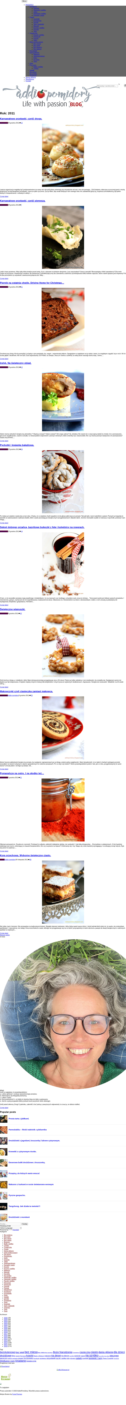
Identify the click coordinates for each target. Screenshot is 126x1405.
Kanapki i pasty (38, 15)
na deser (56, 1355)
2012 (5, 1342)
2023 (5, 1323)
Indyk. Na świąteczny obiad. (15, 363)
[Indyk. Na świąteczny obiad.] (63, 430)
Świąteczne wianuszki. (12, 609)
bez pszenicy (49, 1352)
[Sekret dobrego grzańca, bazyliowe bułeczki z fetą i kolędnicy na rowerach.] (63, 595)
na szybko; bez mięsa (104, 1356)
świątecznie (31, 1361)
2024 (5, 1321)
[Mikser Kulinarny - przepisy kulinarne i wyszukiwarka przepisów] (6, 1380)
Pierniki (36, 29)
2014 (5, 1339)
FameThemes (17, 1394)
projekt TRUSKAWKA (25, 1358)
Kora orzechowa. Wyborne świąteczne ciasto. (25, 855)
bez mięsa (31, 1352)
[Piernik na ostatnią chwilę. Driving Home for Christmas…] (63, 350)
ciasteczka (85, 1352)
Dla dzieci (33, 72)
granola (18, 1356)
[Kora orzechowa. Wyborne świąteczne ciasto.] (63, 923)
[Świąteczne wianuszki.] (63, 677)
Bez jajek (36, 45)
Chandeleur (76, 1352)
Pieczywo (33, 65)
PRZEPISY (30, 5)
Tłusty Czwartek (108, 1358)
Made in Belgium (39, 1356)
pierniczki (3, 1358)
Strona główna (31, 77)
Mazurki (36, 26)
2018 (5, 1332)
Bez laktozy (37, 49)
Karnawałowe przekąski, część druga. (21, 118)
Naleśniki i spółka (39, 13)
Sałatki (32, 70)
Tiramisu (7, 1307)
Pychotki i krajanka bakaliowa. (17, 445)
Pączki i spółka (38, 35)
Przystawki (33, 51)
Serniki (35, 22)
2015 (5, 1337)
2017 (5, 1334)
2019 (5, 1330)
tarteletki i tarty (95, 1358)
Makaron (36, 54)
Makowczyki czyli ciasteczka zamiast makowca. (26, 691)
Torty (35, 31)
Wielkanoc (5, 1361)
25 (32, 695)
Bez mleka (7, 1240)
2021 (5, 1327)
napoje (83, 1356)
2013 (5, 1341)
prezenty (15, 1358)
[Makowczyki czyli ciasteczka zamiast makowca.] (63, 759)
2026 (5, 1318)
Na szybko (33, 74)
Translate (15, 1230)
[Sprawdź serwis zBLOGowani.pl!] (63, 1370)
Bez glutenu (37, 47)
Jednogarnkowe (39, 56)
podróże (9, 1358)
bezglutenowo (7, 1352)
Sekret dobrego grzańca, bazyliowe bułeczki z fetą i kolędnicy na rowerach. (42, 527)
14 (22, 531)
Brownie (7, 1242)
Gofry (35, 40)
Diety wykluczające (36, 42)
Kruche (35, 38)
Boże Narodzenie (62, 1352)
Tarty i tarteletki (38, 24)
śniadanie (20, 1360)
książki (29, 1355)
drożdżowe (5, 1355)
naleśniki (77, 1356)
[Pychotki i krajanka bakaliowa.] (63, 513)
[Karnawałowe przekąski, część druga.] (63, 186)
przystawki (51, 1358)
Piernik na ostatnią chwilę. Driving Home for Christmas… (32, 282)
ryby (68, 1358)
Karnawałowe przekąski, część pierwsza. (22, 200)
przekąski (36, 1358)
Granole (36, 8)
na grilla (71, 1356)
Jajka (35, 12)
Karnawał (23, 1356)
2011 (5, 1344)
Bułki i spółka (38, 67)
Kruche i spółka (38, 28)
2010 (5, 1346)
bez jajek (20, 1352)
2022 (5, 1325)
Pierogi (6, 1288)
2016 (5, 1335)
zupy (12, 1361)
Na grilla (36, 60)
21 (22, 287)
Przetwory (33, 75)
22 (21, 613)
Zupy (31, 63)
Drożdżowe (37, 21)
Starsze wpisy (5, 935)
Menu (24, 1)
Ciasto (32, 17)
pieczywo (114, 1355)
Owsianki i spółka (39, 10)
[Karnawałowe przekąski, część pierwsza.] (63, 268)
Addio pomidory (13, 695)
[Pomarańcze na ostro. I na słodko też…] (63, 841)
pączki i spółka (61, 1358)
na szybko (91, 1355)
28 (30, 859)
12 (22, 123)
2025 (5, 1319)
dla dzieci (119, 1352)
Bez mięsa (37, 44)
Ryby (35, 58)
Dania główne (34, 52)
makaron (47, 1356)
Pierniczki (36, 36)
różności (73, 1358)
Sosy (35, 61)
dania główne (105, 1352)
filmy (13, 1356)
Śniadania (33, 6)
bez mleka (41, 1352)
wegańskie (116, 1358)
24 (22, 449)
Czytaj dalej (4, 196)
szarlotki (85, 1358)
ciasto (94, 1352)
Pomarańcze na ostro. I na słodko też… (22, 773)
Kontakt (28, 81)
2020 (5, 1328)
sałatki (79, 1358)
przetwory (43, 1358)
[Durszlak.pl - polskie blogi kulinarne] (4, 1366)
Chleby (35, 68)
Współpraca (30, 79)
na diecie (65, 1356)
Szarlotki (36, 19)
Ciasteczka (33, 33)
